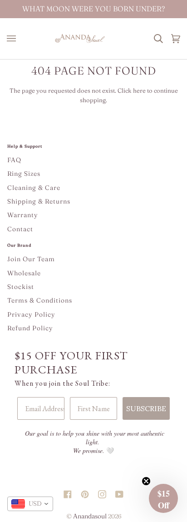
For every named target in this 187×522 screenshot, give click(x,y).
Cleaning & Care (33, 188)
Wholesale (24, 273)
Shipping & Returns (38, 201)
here (139, 90)
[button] (163, 498)
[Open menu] (13, 38)
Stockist (20, 287)
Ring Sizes (23, 173)
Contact (20, 229)
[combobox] (30, 504)
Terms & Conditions (39, 300)
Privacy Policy (31, 314)
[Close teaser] (146, 481)
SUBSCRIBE (146, 408)
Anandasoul (90, 516)
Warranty (22, 215)
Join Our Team (31, 259)
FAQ (14, 160)
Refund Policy (30, 328)
